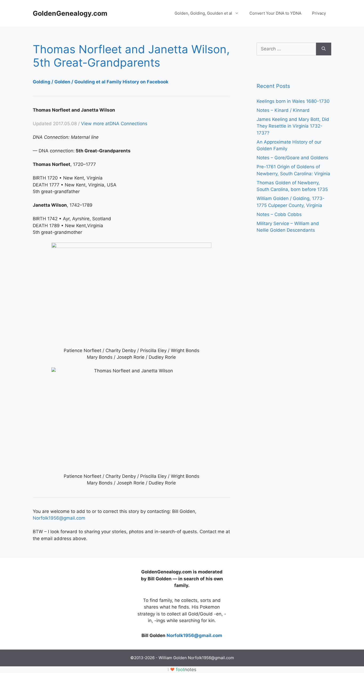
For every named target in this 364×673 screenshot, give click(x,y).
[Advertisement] (73, 602)
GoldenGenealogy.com (70, 13)
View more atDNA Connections (114, 123)
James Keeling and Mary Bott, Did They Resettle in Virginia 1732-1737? (293, 126)
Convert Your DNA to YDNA (275, 13)
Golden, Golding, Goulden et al (203, 13)
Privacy (319, 13)
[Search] (323, 49)
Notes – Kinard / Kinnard (283, 110)
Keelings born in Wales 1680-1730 (293, 101)
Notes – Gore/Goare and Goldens (292, 157)
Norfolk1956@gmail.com (59, 518)
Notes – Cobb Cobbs (279, 214)
